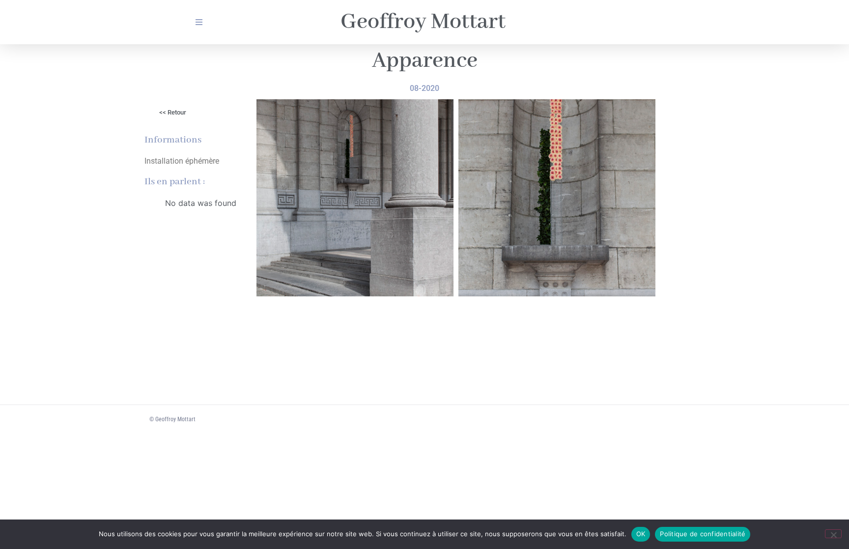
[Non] (833, 533)
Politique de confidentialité (702, 534)
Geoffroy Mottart (423, 22)
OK (641, 534)
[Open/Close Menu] (198, 22)
